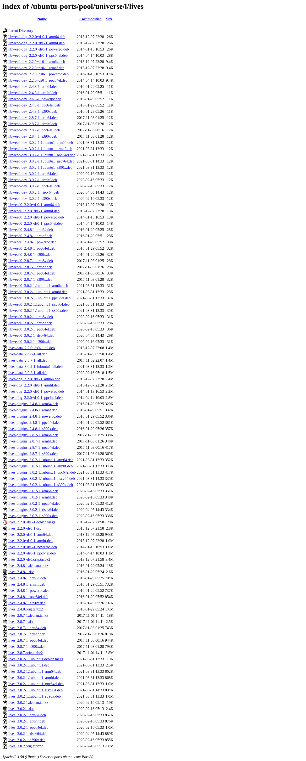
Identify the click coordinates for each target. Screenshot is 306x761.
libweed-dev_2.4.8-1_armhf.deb (32, 93)
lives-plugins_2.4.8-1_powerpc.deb (35, 416)
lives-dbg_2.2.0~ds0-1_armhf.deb (34, 385)
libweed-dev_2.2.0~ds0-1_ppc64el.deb (37, 80)
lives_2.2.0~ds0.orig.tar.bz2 (29, 559)
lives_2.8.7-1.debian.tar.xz (28, 615)
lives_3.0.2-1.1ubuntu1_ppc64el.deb (36, 684)
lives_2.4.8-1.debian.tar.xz (28, 566)
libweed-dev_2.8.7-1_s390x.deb (32, 136)
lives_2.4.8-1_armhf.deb (26, 584)
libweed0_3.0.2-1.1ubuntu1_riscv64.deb (39, 304)
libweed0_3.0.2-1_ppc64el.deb (31, 329)
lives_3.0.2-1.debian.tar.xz (28, 702)
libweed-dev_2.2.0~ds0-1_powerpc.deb (38, 74)
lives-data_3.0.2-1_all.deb (27, 373)
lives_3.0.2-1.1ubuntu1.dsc (28, 665)
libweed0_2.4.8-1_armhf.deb (30, 236)
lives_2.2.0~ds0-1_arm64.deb (30, 534)
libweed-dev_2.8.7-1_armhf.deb (32, 124)
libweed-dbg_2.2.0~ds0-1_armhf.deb (36, 43)
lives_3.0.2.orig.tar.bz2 (25, 746)
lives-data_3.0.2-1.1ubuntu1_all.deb (35, 366)
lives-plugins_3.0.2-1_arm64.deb (33, 491)
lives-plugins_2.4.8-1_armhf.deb (32, 410)
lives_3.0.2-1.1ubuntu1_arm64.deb (34, 671)
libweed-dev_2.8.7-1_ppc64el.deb (34, 130)
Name (42, 19)
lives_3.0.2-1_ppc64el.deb (28, 727)
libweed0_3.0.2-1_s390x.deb (30, 342)
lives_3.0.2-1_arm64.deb (27, 715)
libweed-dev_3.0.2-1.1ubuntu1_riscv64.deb (41, 161)
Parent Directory (20, 30)
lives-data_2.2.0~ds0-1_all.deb (31, 348)
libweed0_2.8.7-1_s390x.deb (30, 279)
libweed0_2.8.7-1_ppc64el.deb (31, 273)
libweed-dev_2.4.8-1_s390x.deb (32, 111)
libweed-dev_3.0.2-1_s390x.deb (32, 198)
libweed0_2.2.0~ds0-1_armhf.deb (34, 211)
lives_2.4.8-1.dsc (21, 572)
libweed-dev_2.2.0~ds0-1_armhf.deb (36, 68)
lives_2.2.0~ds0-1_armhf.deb (30, 541)
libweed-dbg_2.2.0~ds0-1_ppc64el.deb (38, 55)
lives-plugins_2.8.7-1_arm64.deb (33, 435)
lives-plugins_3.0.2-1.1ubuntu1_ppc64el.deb (42, 472)
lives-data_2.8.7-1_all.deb (27, 360)
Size (109, 19)
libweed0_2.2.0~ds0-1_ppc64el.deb (35, 223)
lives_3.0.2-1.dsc (21, 709)
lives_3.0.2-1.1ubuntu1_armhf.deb (34, 678)
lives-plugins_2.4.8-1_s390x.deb (33, 429)
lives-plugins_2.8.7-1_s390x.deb (33, 454)
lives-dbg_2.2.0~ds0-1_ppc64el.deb (35, 398)
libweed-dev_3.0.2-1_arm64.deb (33, 174)
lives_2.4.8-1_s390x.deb (26, 603)
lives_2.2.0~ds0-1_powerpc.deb (32, 547)
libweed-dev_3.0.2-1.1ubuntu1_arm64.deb (40, 142)
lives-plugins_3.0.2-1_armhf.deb (32, 497)
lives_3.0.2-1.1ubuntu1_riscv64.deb (35, 690)
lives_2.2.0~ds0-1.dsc (24, 528)
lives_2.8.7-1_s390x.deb (26, 646)
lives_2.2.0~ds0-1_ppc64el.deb (32, 553)
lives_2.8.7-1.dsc (21, 622)
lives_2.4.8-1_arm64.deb (27, 578)
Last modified (90, 19)
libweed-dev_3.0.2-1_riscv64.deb (33, 192)
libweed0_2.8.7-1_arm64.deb (30, 261)
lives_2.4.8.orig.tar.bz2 (25, 609)
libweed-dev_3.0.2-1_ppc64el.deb (34, 186)
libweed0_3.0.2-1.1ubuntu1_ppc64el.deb (39, 298)
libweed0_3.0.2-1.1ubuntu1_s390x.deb (38, 310)
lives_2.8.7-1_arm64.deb (27, 628)
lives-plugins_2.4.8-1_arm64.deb (33, 404)
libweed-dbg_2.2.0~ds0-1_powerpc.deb (38, 49)
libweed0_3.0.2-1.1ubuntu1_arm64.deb (38, 286)
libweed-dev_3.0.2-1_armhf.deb (32, 180)
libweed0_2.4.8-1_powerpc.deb (32, 242)
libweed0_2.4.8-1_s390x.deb (30, 254)
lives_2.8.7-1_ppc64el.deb (28, 640)
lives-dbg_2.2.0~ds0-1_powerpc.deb (36, 391)
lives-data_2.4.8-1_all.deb (27, 354)
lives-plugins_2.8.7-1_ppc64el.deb (34, 447)
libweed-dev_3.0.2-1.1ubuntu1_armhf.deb (40, 149)
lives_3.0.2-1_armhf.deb (26, 721)
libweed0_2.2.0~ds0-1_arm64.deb (34, 205)
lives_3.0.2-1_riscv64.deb (27, 734)
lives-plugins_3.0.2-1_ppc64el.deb (34, 503)
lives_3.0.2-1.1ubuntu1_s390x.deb (34, 696)
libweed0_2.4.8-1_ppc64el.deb (31, 248)
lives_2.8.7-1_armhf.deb (26, 634)
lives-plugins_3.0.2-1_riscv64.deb (34, 510)
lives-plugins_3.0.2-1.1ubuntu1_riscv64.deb (41, 478)
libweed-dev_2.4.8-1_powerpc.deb (34, 99)
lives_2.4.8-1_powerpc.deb (28, 590)
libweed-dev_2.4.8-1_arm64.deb (33, 86)
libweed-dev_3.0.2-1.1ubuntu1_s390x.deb (40, 167)
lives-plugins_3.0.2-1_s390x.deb (33, 516)
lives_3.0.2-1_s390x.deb (26, 740)
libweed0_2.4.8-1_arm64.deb (30, 230)
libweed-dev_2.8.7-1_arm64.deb (33, 118)
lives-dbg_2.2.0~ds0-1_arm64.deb (34, 379)
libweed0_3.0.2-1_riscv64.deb (31, 335)
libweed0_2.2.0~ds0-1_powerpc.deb (36, 217)
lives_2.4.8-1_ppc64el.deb (28, 597)
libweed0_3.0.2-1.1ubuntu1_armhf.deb (37, 292)
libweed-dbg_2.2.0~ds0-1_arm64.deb (36, 37)
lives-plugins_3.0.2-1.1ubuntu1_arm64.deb (40, 460)
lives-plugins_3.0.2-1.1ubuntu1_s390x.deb (40, 485)
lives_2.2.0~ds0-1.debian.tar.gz (31, 522)
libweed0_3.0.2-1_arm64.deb (30, 317)
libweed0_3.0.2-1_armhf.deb (30, 323)
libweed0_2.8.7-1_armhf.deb (30, 267)
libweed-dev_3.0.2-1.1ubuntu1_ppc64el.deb (41, 155)
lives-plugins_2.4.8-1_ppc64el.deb (34, 422)
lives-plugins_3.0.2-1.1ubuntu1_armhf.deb (40, 466)
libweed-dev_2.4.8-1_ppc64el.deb (34, 105)
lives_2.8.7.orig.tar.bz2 (25, 653)
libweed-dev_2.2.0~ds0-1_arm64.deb (36, 62)
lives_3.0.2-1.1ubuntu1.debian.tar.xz (35, 659)
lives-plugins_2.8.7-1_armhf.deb (32, 441)
